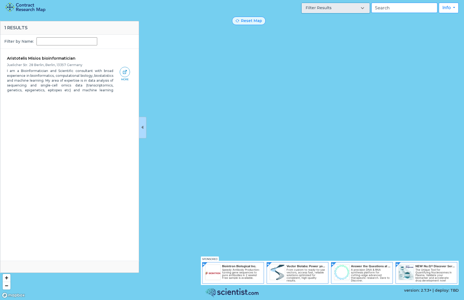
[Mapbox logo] (13, 295)
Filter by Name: (19, 41)
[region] (232, 150)
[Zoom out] (6, 286)
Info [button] (447, 7)
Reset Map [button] (251, 20)
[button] (335, 8)
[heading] (25, 7)
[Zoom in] (6, 278)
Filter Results (319, 7)
